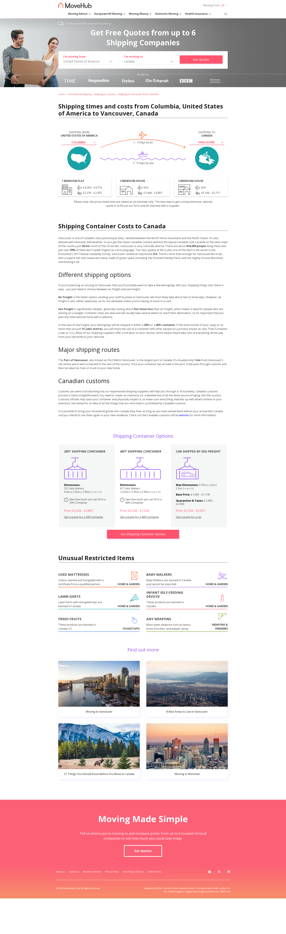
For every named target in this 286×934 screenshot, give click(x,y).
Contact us (74, 871)
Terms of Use (154, 871)
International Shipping (79, 94)
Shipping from (79, 134)
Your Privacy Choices (133, 871)
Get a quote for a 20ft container (83, 517)
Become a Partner (92, 871)
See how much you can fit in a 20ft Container (86, 501)
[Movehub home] (75, 5)
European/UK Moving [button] (108, 14)
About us (60, 871)
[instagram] (228, 872)
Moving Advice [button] (78, 14)
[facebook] (209, 872)
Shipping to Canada (104, 94)
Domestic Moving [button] (166, 14)
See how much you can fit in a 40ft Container (141, 501)
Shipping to (206, 134)
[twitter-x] (219, 872)
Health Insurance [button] (196, 14)
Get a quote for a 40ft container (139, 517)
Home (61, 94)
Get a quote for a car (188, 517)
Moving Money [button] (138, 14)
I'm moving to (133, 56)
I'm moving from (74, 56)
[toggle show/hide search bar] (223, 13)
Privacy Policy (112, 871)
